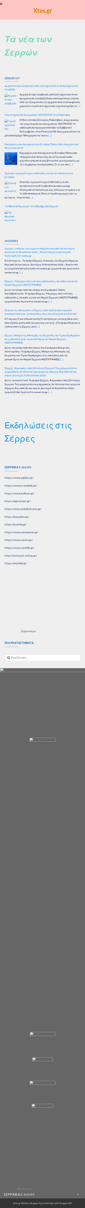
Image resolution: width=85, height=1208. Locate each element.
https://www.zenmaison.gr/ (21, 532)
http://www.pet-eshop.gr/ (21, 555)
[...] (49, 107)
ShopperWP (65, 1203)
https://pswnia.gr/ (16, 524)
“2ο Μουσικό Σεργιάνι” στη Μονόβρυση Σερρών (31, 178)
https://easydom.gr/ (17, 516)
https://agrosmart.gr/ (18, 501)
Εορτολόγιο (28, 631)
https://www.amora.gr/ (19, 540)
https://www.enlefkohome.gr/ (23, 509)
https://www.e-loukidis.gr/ (21, 485)
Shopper (34, 1203)
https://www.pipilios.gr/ (19, 477)
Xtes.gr (42, 10)
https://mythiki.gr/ (16, 563)
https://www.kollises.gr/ (19, 493)
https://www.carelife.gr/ (19, 547)
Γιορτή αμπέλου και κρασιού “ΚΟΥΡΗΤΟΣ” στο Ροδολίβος (37, 87)
